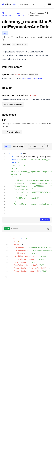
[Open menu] (49, 4)
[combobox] (22, 37)
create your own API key (33, 78)
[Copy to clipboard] (48, 146)
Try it (46, 220)
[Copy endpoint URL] (4, 40)
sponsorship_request (13, 95)
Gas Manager (20, 14)
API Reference (6, 14)
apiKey (5, 74)
